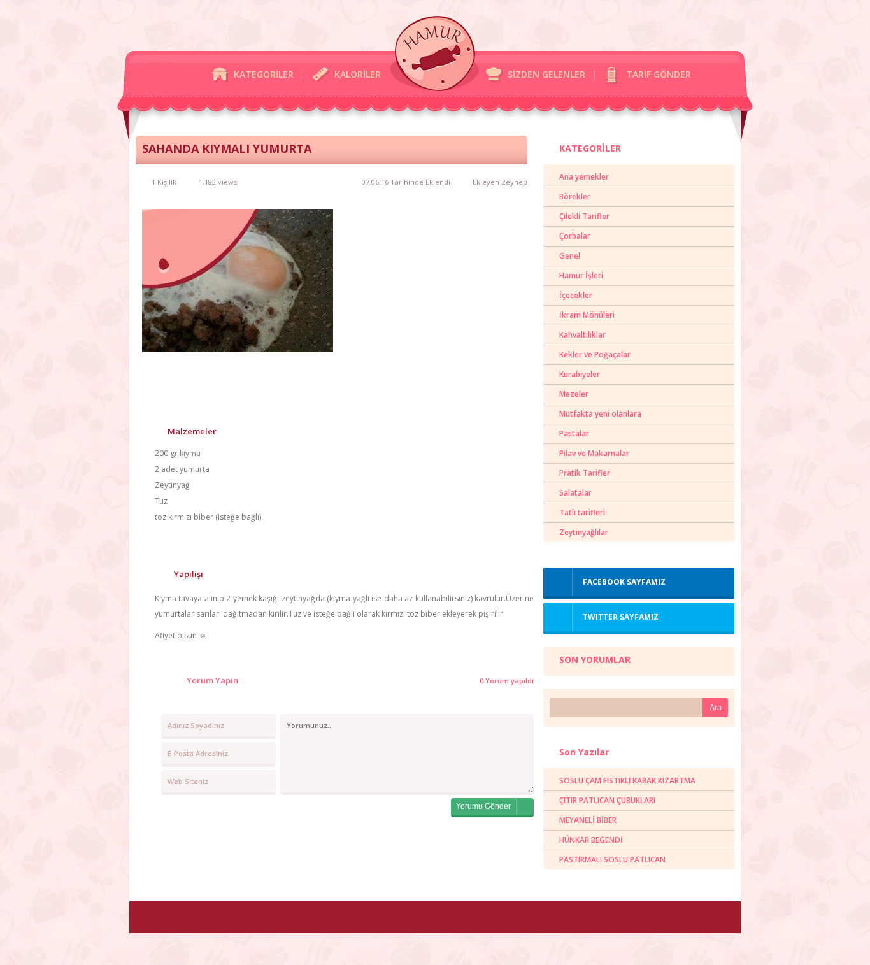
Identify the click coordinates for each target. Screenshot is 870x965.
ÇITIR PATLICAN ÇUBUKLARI (607, 800)
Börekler (574, 196)
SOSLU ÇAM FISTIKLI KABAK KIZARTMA (627, 780)
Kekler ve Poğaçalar (595, 354)
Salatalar (575, 492)
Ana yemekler (584, 176)
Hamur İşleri (581, 275)
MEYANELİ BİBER (588, 820)
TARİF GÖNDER (658, 74)
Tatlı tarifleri (582, 512)
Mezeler (573, 394)
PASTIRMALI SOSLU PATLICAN (612, 859)
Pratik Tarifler (584, 473)
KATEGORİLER (264, 74)
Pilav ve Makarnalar (594, 453)
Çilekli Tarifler (584, 216)
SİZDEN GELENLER (546, 74)
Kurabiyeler (579, 374)
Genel (569, 255)
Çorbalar (574, 236)
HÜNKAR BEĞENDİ (591, 839)
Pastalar (574, 433)
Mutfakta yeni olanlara (600, 413)
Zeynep (514, 182)
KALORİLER (357, 74)
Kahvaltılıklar (582, 334)
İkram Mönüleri (587, 315)
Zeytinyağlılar (583, 532)
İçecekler (575, 295)
